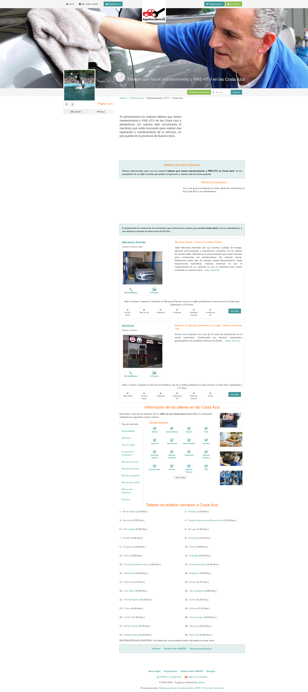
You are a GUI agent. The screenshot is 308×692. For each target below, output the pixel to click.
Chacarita (193, 538)
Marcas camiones (131, 475)
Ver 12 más (180, 477)
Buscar (236, 92)
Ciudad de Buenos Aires (136, 564)
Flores (127, 608)
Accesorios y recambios (128, 453)
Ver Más (235, 311)
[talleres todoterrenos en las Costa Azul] (171, 440)
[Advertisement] (178, 107)
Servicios (126, 438)
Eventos (126, 499)
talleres (201, 682)
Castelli (126, 538)
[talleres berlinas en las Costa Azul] (154, 429)
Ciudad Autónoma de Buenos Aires (205, 520)
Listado (77, 111)
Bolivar (192, 582)
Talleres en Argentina (170, 677)
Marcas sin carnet (131, 482)
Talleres (123, 98)
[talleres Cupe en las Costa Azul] (206, 429)
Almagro (192, 529)
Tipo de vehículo (130, 424)
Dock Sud (194, 635)
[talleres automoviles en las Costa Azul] (189, 452)
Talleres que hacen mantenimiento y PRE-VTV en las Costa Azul (190, 688)
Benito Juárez (131, 626)
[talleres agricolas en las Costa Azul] (154, 440)
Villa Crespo (129, 529)
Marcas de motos (130, 468)
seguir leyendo (212, 270)
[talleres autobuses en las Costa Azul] (206, 440)
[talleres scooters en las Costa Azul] (189, 429)
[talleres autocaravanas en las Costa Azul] (171, 429)
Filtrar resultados (200, 92)
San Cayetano (196, 591)
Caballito (193, 555)
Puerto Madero (131, 599)
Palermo (192, 511)
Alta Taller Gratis (89, 4)
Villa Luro (194, 626)
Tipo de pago (128, 444)
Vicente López (196, 617)
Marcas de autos (130, 461)
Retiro (192, 546)
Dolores (193, 608)
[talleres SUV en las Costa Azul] (206, 466)
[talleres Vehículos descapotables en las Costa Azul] (154, 466)
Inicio (71, 4)
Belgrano (194, 573)
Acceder (234, 4)
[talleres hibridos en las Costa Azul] (189, 466)
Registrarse (214, 4)
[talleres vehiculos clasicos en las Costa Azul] (154, 452)
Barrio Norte (129, 511)
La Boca (128, 617)
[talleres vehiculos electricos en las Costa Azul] (206, 452)
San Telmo (129, 591)
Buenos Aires (137, 98)
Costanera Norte (197, 564)
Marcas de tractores (127, 491)
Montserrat (129, 573)
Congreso (128, 546)
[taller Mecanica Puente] (142, 268)
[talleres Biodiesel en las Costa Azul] (171, 452)
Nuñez (192, 599)
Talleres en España (197, 677)
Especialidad (128, 431)
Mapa (101, 111)
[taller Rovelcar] (142, 351)
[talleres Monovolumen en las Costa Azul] (189, 440)
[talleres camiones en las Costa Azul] (171, 466)
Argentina (113, 4)
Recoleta (127, 520)
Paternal (128, 582)
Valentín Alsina (131, 635)
